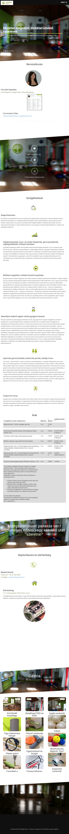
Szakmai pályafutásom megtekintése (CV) (17, 116)
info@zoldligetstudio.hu (16, 577)
